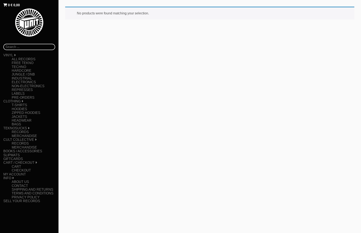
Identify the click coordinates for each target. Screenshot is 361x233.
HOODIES (19, 109)
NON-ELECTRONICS (28, 86)
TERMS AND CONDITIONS (32, 193)
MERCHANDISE (24, 136)
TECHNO (19, 67)
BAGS (16, 124)
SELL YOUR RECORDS (21, 201)
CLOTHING (12, 101)
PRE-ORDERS (23, 97)
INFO (7, 178)
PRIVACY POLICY (26, 197)
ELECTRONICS (24, 82)
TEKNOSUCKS (15, 128)
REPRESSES (22, 90)
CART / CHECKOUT (18, 162)
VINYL (8, 55)
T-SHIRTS (19, 105)
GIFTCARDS (13, 159)
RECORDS (20, 132)
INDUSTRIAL (22, 78)
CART (16, 166)
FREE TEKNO (22, 63)
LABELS (18, 93)
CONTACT (20, 186)
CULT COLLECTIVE (18, 139)
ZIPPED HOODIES (26, 113)
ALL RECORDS (24, 59)
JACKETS (19, 116)
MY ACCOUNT (14, 174)
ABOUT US (20, 182)
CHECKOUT (21, 170)
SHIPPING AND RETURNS (32, 189)
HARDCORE (21, 70)
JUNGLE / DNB (23, 74)
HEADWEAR (22, 120)
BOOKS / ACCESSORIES (22, 151)
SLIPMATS (11, 155)
